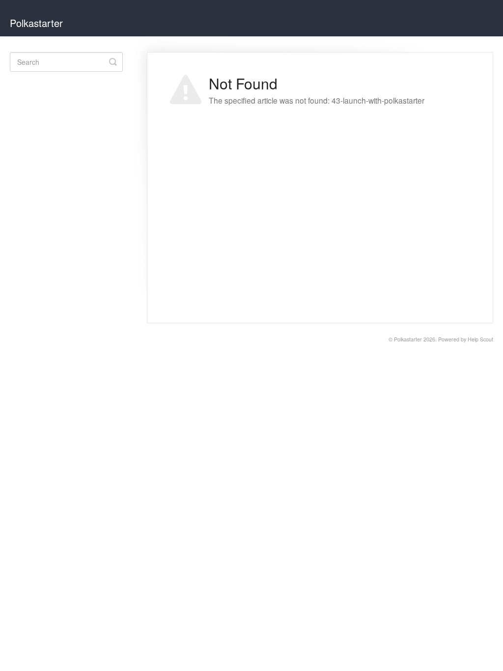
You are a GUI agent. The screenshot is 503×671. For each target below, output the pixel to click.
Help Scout (480, 339)
